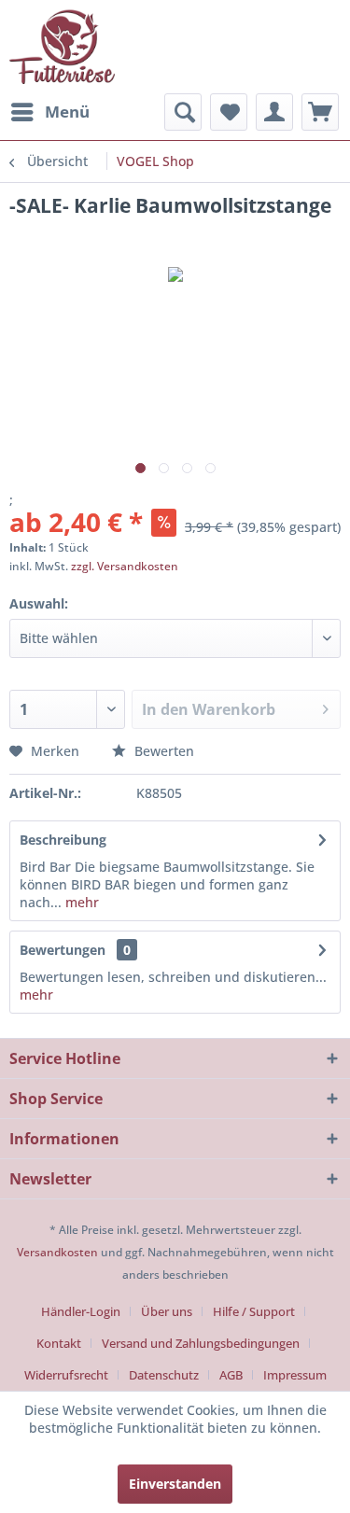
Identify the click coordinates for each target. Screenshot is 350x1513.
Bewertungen (62, 950)
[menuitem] (49, 112)
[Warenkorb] (320, 112)
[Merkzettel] (228, 112)
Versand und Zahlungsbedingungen (201, 1343)
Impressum (295, 1374)
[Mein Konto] (274, 112)
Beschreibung (63, 839)
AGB (231, 1374)
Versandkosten (57, 1252)
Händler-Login (80, 1311)
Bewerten (162, 751)
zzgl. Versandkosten (124, 566)
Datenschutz (164, 1374)
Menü (67, 111)
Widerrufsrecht (66, 1374)
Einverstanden (175, 1483)
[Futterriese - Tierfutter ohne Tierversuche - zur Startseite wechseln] (62, 46)
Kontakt (58, 1343)
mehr (80, 902)
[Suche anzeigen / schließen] (183, 112)
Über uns (166, 1311)
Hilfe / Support (254, 1311)
